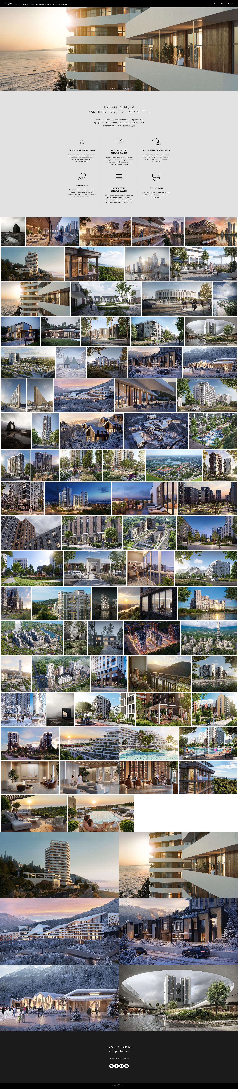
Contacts (231, 4)
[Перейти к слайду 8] (123, 88)
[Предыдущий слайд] (4, 49)
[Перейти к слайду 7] (121, 88)
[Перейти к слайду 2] (112, 88)
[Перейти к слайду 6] (119, 88)
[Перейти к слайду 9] (125, 88)
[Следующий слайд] (233, 49)
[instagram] (121, 1066)
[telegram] (116, 1066)
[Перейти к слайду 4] (116, 88)
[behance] (126, 1066)
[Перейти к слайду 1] (110, 88)
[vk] (111, 1066)
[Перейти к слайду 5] (118, 88)
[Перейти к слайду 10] (127, 88)
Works (223, 4)
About (216, 4)
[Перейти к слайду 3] (114, 88)
